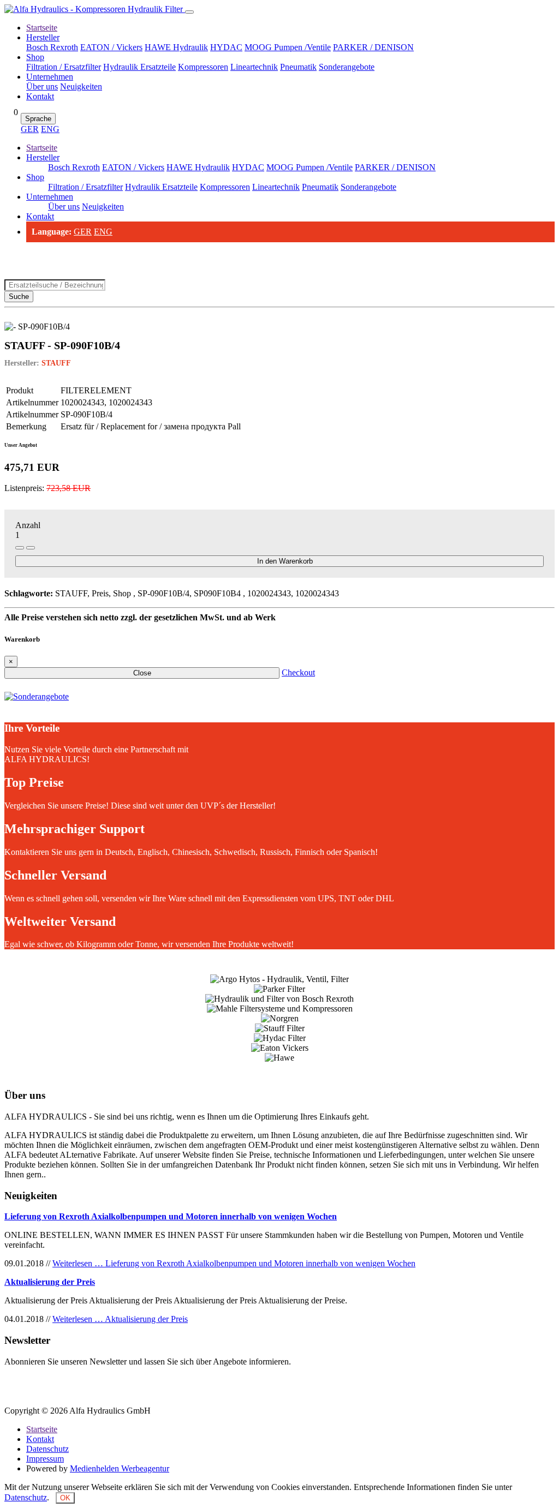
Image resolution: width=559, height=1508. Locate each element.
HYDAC (226, 47)
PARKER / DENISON (373, 47)
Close (142, 673)
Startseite (41, 27)
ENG (50, 129)
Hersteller (43, 37)
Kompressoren (203, 66)
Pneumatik (298, 66)
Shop (35, 57)
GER (30, 129)
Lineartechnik (254, 66)
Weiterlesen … (233, 1263)
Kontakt (40, 96)
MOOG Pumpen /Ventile (288, 47)
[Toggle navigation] (189, 12)
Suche (19, 296)
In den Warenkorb (285, 561)
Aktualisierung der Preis (49, 1281)
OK (65, 1498)
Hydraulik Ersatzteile (139, 66)
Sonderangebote (346, 66)
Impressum (45, 1458)
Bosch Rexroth (52, 47)
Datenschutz (47, 1448)
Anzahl (27, 525)
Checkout (298, 672)
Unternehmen (49, 76)
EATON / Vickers (111, 47)
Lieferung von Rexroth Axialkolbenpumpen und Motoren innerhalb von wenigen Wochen (170, 1216)
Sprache (38, 119)
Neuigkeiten (81, 86)
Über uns (42, 86)
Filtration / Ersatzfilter (63, 66)
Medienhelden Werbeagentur (119, 1468)
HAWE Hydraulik (176, 47)
